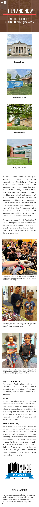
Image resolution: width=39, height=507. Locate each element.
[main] (19, 15)
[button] (2, 2)
